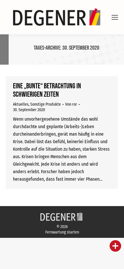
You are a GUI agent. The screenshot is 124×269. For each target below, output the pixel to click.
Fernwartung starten (62, 232)
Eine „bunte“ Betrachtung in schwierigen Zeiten (47, 90)
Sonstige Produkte (45, 104)
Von (71, 104)
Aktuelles (21, 104)
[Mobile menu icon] (114, 17)
